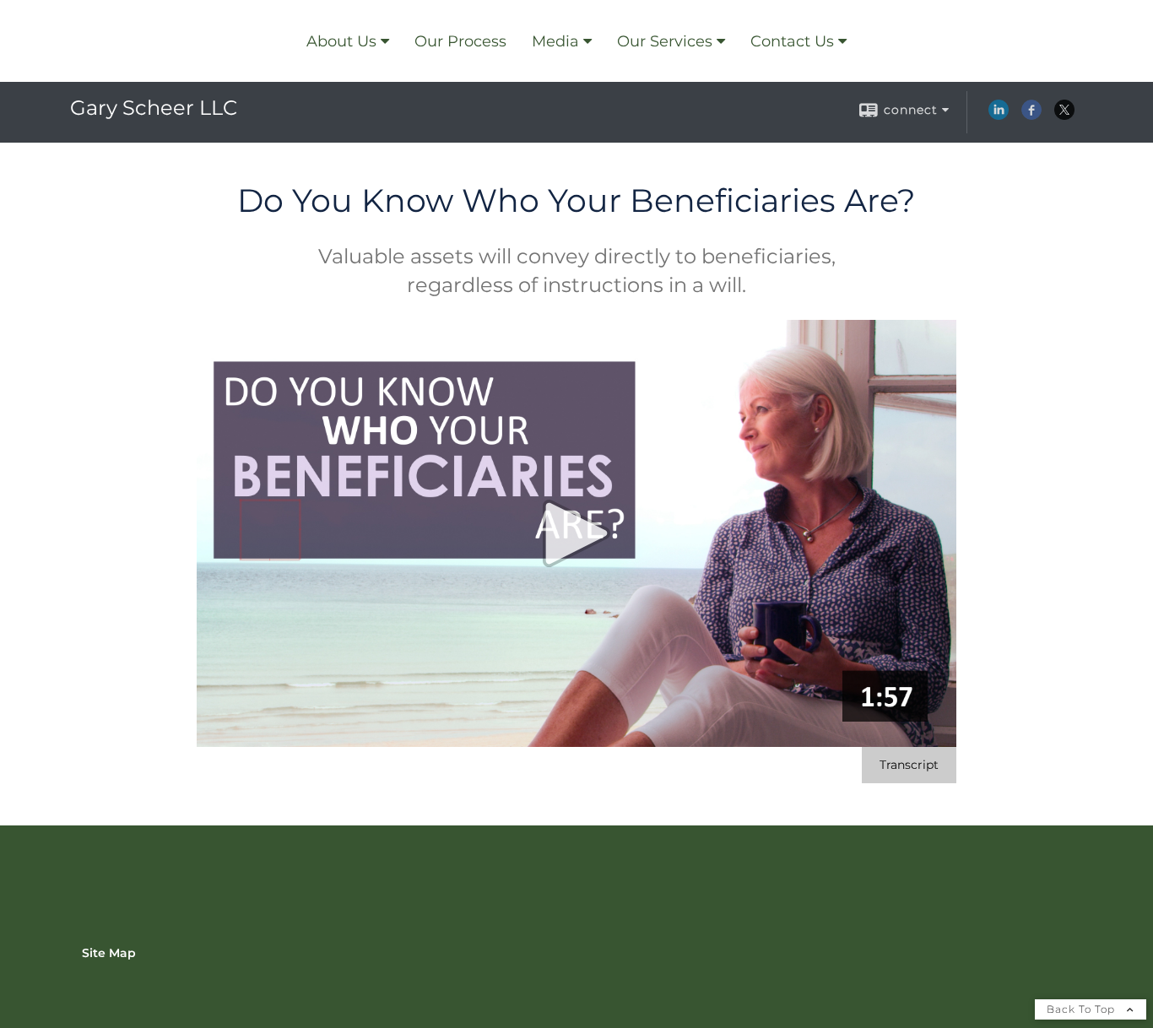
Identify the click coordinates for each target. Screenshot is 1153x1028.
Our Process (460, 41)
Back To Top (1082, 1009)
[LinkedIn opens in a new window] (998, 115)
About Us (341, 41)
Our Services (664, 41)
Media (555, 41)
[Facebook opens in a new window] (1031, 115)
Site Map (109, 952)
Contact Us (792, 41)
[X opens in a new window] (1064, 115)
